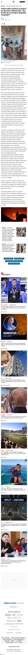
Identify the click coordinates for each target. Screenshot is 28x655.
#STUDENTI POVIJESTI (19, 258)
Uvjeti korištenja (6, 638)
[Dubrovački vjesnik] (14, 629)
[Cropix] (14, 626)
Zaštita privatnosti (7, 639)
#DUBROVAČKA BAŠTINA (14, 263)
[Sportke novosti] (14, 614)
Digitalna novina (9, 642)
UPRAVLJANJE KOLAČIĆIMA (14, 646)
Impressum (6, 641)
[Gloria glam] (19, 617)
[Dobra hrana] (11, 620)
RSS (16, 642)
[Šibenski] (18, 632)
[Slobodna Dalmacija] (8, 614)
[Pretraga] (26, 1)
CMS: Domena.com (18, 651)
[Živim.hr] (9, 617)
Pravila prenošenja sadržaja (18, 638)
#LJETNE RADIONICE (8, 258)
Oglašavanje (19, 641)
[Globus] (19, 614)
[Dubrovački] (14, 1)
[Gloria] (15, 617)
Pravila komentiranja (19, 639)
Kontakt (13, 641)
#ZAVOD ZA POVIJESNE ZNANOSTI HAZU (14, 261)
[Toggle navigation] (2, 2)
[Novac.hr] (19, 623)
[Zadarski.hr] (10, 632)
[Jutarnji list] (14, 611)
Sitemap (20, 642)
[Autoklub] (9, 623)
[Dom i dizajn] (19, 620)
